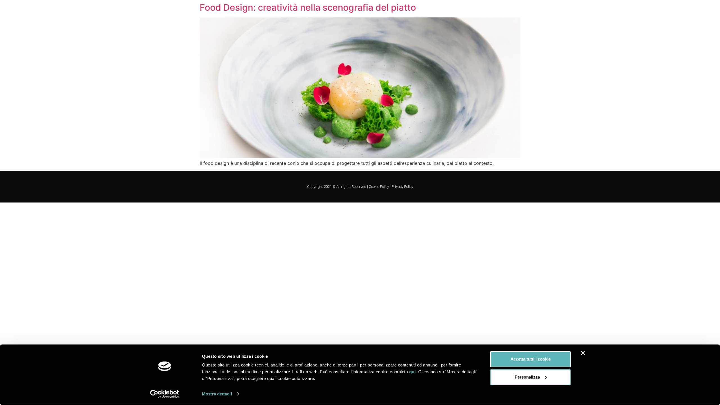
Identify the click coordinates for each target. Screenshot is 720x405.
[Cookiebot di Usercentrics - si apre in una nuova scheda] (164, 394)
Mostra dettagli (217, 394)
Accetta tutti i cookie (530, 359)
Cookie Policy (379, 186)
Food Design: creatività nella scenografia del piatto (308, 7)
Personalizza (527, 377)
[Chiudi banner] (583, 353)
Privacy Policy (402, 186)
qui (412, 371)
